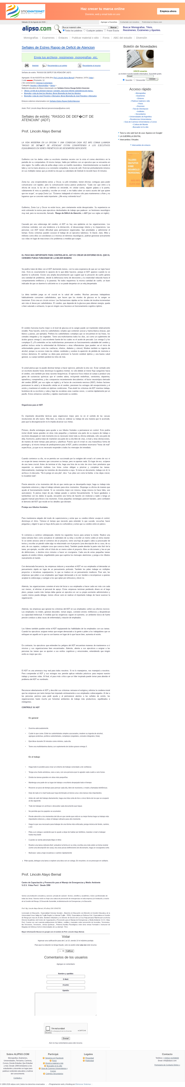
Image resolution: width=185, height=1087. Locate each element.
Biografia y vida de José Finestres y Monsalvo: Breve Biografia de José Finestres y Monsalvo (60, 96)
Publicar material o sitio (85, 37)
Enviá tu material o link (54, 1063)
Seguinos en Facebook (54, 1058)
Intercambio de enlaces (141, 145)
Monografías (31, 37)
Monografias (141, 93)
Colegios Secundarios (54, 1074)
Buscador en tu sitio (140, 127)
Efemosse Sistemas (83, 1084)
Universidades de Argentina (141, 117)
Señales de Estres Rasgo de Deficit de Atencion (58, 47)
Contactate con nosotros (129, 22)
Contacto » (18, 1078)
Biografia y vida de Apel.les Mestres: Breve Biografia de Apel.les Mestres (52, 93)
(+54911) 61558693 (171, 1058)
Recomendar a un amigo (57, 66)
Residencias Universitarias (140, 119)
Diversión (141, 37)
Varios (52, 86)
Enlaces (63, 37)
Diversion (141, 106)
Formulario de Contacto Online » (167, 1065)
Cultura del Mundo (140, 124)
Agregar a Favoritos (109, 22)
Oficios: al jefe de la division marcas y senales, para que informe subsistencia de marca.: (58, 91)
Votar (91, 78)
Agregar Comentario (44, 83)
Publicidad (89, 1061)
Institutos (140, 111)
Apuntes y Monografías (39, 86)
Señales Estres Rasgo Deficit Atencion (65, 101)
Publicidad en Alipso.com (152, 22)
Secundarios (141, 114)
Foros (106, 37)
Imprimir (35, 66)
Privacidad (89, 1058)
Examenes (48, 37)
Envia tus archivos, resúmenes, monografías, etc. (66, 57)
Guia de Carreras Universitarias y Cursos (141, 122)
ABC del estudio (122, 37)
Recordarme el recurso (92, 66)
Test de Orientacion (140, 109)
